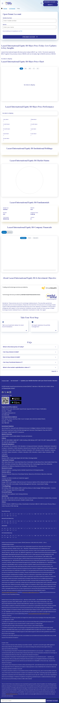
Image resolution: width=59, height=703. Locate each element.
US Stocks (49, 428)
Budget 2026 (5, 482)
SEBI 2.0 (37, 504)
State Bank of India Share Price (35, 462)
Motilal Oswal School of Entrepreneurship (32, 470)
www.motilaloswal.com (12, 694)
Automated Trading (42, 484)
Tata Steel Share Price (21, 462)
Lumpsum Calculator (7, 448)
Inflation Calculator (23, 452)
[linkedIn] (10, 393)
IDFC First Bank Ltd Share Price (10, 464)
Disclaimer (41, 498)
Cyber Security (6, 506)
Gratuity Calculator (27, 450)
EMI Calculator (41, 448)
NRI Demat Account (24, 428)
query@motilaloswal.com (9, 413)
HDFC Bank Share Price (8, 462)
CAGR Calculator (18, 448)
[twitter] (5, 393)
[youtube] (8, 393)
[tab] (21, 69)
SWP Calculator (50, 448)
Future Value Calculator (14, 450)
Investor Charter (6, 504)
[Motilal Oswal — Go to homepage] (7, 3)
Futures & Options (32, 482)
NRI (10, 484)
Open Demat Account (49, 2)
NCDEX (12, 498)
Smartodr (32, 504)
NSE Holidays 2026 (6, 488)
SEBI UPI (50, 4)
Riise (27, 458)
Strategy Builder (33, 458)
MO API (23, 458)
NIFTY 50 (4, 440)
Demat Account (21, 482)
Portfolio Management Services (25, 430)
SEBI (8, 498)
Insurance (21, 432)
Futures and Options (26, 436)
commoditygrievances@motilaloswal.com (39, 613)
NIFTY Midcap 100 (48, 440)
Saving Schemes (23, 494)
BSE (3, 498)
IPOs (39, 482)
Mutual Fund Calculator (30, 448)
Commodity (15, 484)
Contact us (5, 478)
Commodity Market (15, 436)
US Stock (51, 482)
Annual (4, 232)
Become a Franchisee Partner (20, 474)
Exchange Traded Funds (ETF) (10, 432)
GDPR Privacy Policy (16, 504)
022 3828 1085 (5, 415)
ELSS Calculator (46, 450)
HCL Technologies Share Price (38, 464)
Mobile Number (7, 18)
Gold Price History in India (29, 488)
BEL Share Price (33, 466)
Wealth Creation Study (27, 500)
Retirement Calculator (50, 446)
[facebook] (3, 393)
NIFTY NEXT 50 (39, 440)
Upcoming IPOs (6, 428)
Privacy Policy (51, 504)
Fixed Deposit (38, 430)
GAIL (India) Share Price (51, 462)
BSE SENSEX (10, 440)
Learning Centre (16, 470)
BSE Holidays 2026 (17, 488)
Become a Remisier (47, 474)
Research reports (6, 470)
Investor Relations (32, 498)
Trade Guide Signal (15, 458)
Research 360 (5, 458)
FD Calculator (13, 446)
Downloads (26, 504)
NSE (5, 498)
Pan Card (7, 494)
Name (4, 24)
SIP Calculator (5, 446)
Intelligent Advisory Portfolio (38, 428)
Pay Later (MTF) (47, 430)
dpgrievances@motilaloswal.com (30, 592)
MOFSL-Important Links (21, 498)
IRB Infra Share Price (24, 464)
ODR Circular (43, 504)
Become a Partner (7, 474)
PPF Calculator (37, 450)
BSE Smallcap (24, 440)
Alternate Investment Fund (9, 430)
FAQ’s (10, 478)
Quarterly (10, 232)
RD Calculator (22, 446)
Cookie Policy (48, 498)
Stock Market (12, 482)
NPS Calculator (33, 452)
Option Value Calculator (44, 452)
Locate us (15, 478)
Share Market (5, 436)
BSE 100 (6, 442)
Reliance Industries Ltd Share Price (19, 466)
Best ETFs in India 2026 (18, 490)
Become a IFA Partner (35, 474)
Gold (7, 484)
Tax (3, 494)
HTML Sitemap (14, 506)
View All (54, 371)
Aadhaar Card (14, 494)
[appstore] (16, 398)
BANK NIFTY (17, 440)
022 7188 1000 (5, 423)
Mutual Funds (14, 428)
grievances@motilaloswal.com (9, 592)
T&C (21, 31)
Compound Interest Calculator (35, 446)
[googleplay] (16, 402)
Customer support (24, 478)
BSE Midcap (31, 440)
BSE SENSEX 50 (12, 442)
